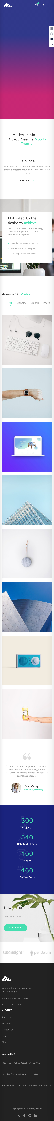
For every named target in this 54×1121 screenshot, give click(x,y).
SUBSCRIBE (15, 928)
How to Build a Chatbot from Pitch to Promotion (27, 1085)
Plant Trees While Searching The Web (21, 1063)
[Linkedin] (35, 1115)
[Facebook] (24, 1115)
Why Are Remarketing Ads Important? (21, 1074)
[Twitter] (18, 1115)
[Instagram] (29, 1115)
